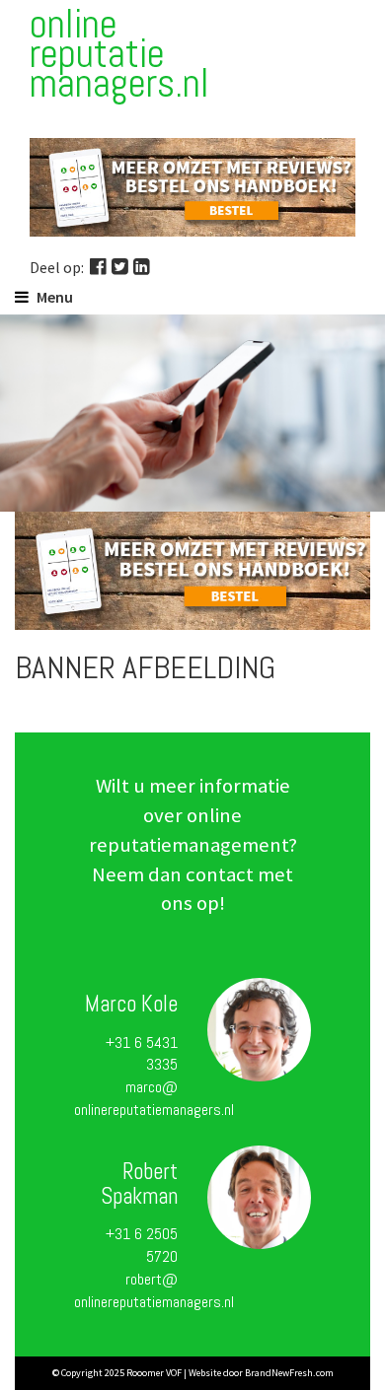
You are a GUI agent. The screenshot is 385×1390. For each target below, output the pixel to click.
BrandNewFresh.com (289, 1372)
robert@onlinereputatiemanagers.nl (154, 1290)
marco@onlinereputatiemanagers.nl (154, 1098)
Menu (55, 297)
